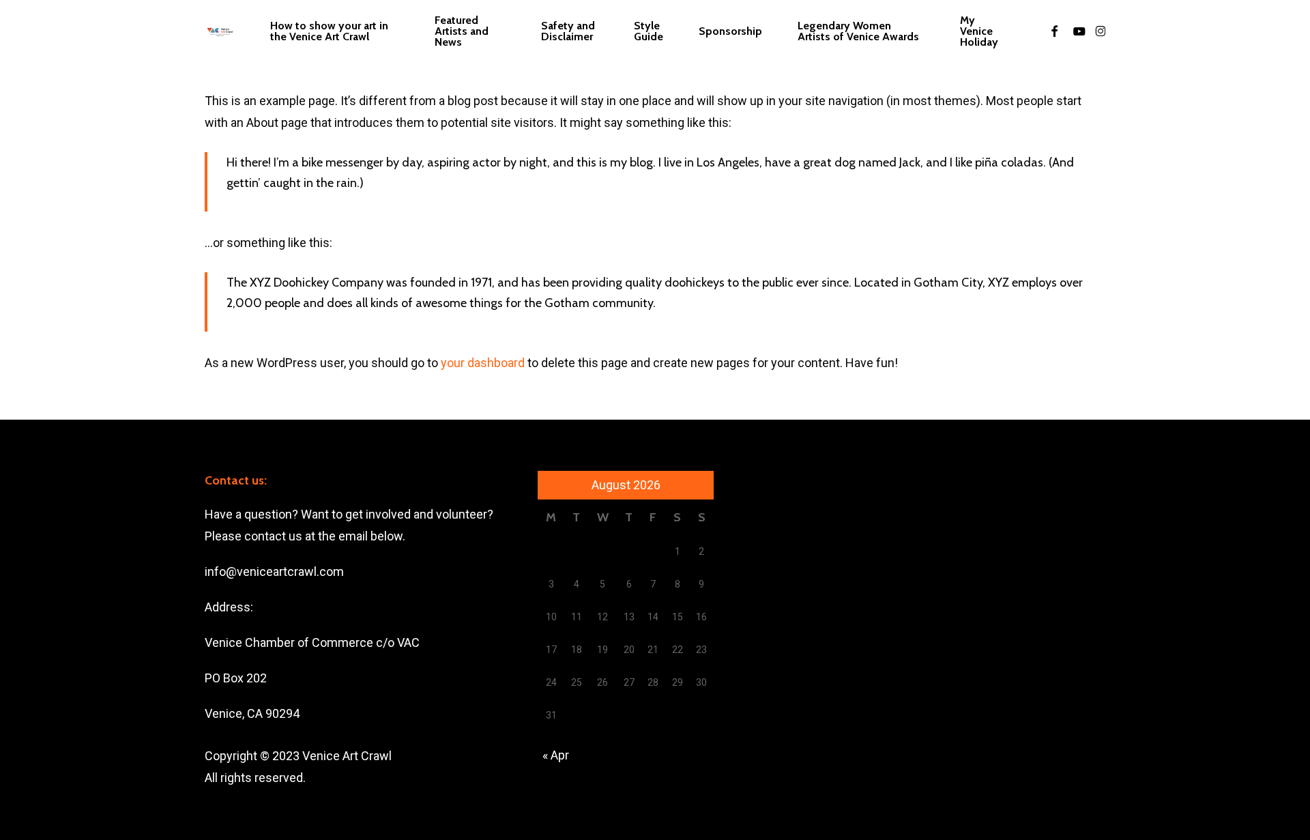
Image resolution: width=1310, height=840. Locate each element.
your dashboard (483, 363)
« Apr (555, 755)
